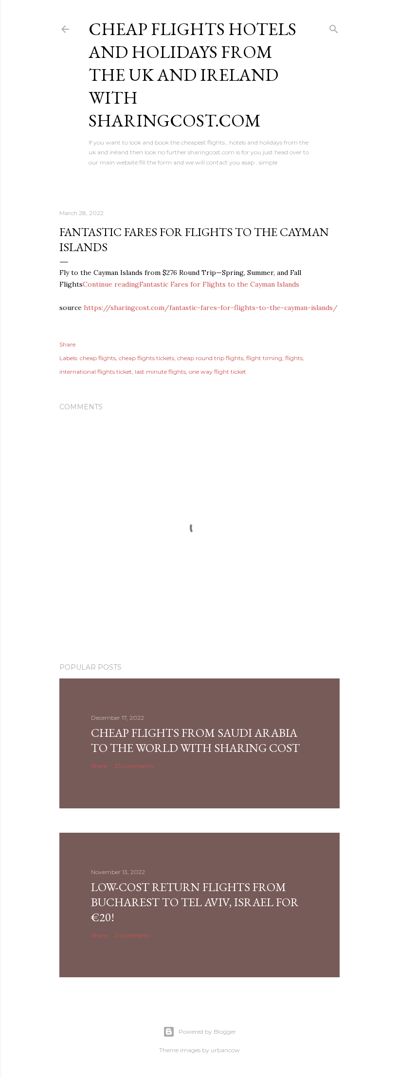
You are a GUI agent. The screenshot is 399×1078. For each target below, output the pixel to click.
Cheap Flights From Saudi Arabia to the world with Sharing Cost (195, 740)
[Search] (334, 27)
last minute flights (160, 371)
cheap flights (98, 358)
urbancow (225, 1050)
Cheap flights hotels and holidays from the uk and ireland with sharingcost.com (192, 75)
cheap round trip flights (210, 358)
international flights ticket (95, 371)
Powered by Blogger (207, 1031)
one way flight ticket (217, 371)
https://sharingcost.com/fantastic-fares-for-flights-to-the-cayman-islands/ (211, 307)
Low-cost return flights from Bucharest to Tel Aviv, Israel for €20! (195, 902)
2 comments (132, 935)
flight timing (264, 358)
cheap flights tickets (146, 358)
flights (294, 358)
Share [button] (67, 344)
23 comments (133, 765)
